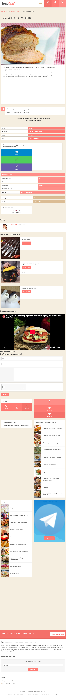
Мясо (35, 198)
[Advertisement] (33, 90)
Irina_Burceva (37, 201)
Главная (10, 694)
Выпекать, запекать (26, 192)
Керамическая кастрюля (30, 264)
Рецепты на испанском (8, 683)
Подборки (28, 694)
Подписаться (49, 538)
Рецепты (16, 694)
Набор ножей (26, 239)
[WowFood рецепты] (8, 3)
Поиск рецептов (44, 694)
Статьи (22, 694)
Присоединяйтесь (57, 634)
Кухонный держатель (29, 288)
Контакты (35, 694)
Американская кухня (7, 174)
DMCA (56, 694)
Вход (52, 694)
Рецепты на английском (8, 680)
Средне (41, 185)
